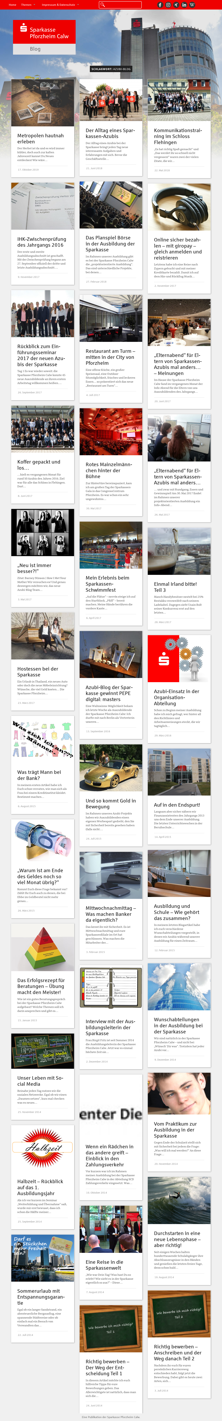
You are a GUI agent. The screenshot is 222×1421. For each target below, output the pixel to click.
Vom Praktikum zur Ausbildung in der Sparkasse (175, 1130)
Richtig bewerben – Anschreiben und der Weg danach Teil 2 (178, 1352)
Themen (26, 4)
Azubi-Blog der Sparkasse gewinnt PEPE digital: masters (109, 693)
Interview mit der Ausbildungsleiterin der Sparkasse (110, 1027)
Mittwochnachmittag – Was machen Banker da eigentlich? (111, 914)
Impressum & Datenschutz (58, 4)
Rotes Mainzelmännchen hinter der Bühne (109, 470)
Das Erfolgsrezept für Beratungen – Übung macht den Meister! (41, 986)
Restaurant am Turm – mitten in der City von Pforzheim (110, 357)
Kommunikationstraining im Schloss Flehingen (178, 136)
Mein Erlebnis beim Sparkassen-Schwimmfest (107, 584)
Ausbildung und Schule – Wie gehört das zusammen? (176, 912)
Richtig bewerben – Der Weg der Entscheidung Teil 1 (107, 1367)
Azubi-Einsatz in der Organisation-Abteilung (176, 697)
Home (12, 4)
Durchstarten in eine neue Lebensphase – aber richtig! (177, 1239)
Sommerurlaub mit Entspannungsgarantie (41, 1297)
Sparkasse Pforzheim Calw (123, 1417)
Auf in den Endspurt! (177, 805)
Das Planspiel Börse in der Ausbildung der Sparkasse (110, 243)
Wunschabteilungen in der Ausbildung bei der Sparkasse (178, 1025)
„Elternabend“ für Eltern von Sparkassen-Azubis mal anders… (178, 476)
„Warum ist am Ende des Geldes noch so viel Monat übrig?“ (40, 876)
